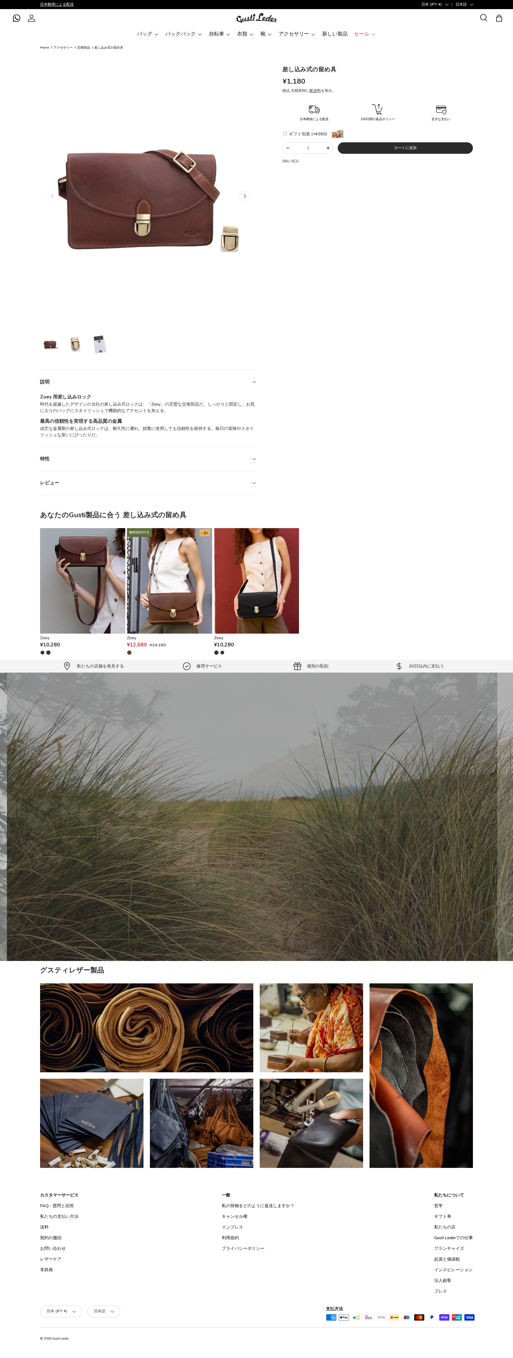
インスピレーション (453, 1270)
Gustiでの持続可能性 (236, 846)
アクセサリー (294, 33)
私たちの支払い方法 (59, 1216)
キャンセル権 (234, 1216)
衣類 (242, 33)
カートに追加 (405, 147)
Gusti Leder (60, 1338)
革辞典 (46, 1270)
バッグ (144, 33)
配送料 (315, 90)
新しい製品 (335, 33)
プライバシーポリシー (243, 1248)
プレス (440, 1291)
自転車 (216, 33)
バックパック (180, 33)
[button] (16, 18)
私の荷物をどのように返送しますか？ (258, 1206)
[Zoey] (82, 581)
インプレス (232, 1227)
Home (44, 47)
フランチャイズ (449, 1248)
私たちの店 (445, 1227)
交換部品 (83, 47)
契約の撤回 (50, 1238)
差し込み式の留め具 (108, 47)
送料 (44, 1227)
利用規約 (230, 1238)
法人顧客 (442, 1281)
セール (361, 33)
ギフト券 (442, 1216)
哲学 (438, 1206)
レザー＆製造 (283, 846)
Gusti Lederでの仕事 (453, 1238)
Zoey (44, 638)
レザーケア (50, 1259)
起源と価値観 (447, 1259)
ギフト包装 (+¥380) (307, 134)
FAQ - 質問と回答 (57, 1206)
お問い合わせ (53, 1248)
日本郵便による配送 (57, 4)
